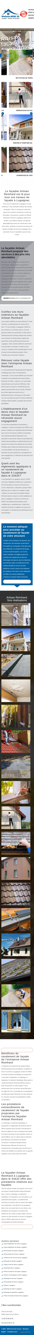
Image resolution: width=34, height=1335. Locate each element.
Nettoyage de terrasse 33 (15, 1003)
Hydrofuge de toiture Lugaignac (13, 1289)
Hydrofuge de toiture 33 (14, 901)
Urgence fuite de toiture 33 (15, 698)
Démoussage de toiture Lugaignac (13, 1282)
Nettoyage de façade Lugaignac (13, 1261)
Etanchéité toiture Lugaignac (12, 1268)
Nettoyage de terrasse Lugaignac (13, 1278)
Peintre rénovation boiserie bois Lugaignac (16, 1295)
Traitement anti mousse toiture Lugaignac (15, 1257)
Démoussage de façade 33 (15, 825)
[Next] (31, 113)
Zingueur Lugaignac (9, 1285)
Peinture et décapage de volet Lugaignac (15, 1275)
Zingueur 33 (9, 927)
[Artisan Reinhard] (10, 14)
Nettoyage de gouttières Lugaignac (14, 1292)
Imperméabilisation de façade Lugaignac (15, 1247)
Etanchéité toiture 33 (13, 672)
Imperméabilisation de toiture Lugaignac (15, 1243)
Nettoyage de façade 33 (14, 723)
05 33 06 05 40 (8, 1318)
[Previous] (2, 113)
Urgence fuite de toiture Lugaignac (13, 1264)
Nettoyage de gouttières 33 (15, 850)
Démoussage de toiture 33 (15, 977)
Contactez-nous (12, 1331)
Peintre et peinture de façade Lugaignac (15, 1271)
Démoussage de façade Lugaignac (14, 1250)
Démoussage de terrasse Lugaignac (14, 1254)
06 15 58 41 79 (9, 1323)
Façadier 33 (9, 622)
